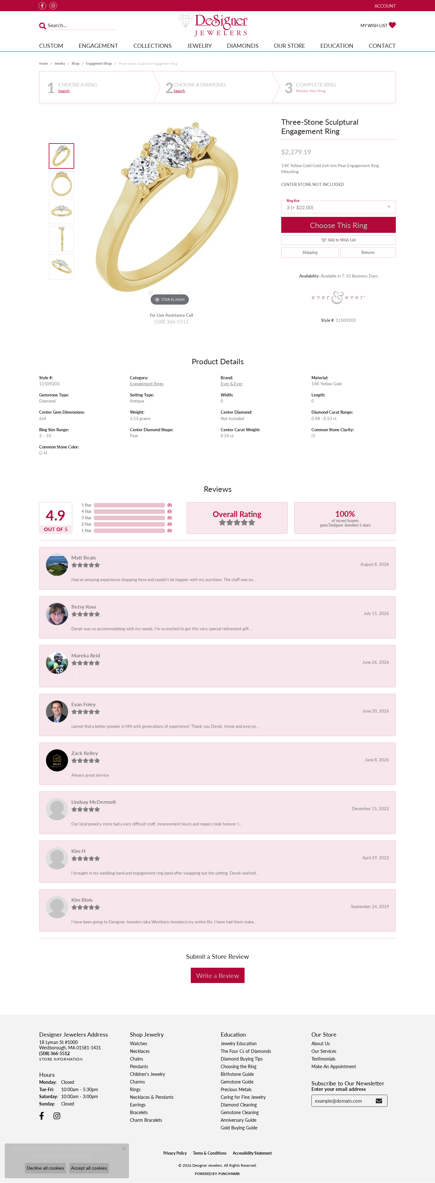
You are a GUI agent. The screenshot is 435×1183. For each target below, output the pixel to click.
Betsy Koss (83, 606)
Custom (51, 45)
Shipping (310, 252)
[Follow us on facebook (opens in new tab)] (42, 6)
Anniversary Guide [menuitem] (238, 1120)
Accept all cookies (89, 1168)
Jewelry (199, 45)
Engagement (98, 45)
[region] (169, 211)
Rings (75, 63)
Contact (382, 45)
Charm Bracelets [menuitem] (146, 1120)
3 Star (86, 518)
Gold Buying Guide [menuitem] (239, 1127)
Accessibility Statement (252, 1153)
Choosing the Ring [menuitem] (238, 1066)
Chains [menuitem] (136, 1058)
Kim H (78, 850)
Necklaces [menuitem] (140, 1051)
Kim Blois (82, 899)
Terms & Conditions (209, 1153)
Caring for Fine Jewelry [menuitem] (243, 1097)
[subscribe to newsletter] (379, 1100)
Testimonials (323, 1058)
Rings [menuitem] (135, 1089)
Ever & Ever (232, 384)
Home (43, 63)
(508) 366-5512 (171, 321)
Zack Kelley (84, 753)
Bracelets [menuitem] (139, 1112)
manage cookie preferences (62, 1155)
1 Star (86, 530)
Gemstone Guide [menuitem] (237, 1081)
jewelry (59, 63)
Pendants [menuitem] (139, 1066)
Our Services (323, 1051)
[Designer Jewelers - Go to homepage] (217, 25)
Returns (367, 252)
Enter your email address (338, 1088)
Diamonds (243, 45)
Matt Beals (83, 557)
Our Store (289, 45)
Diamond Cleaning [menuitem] (239, 1104)
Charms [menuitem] (137, 1081)
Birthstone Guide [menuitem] (237, 1074)
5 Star (86, 505)
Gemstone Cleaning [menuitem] (240, 1112)
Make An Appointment (333, 1066)
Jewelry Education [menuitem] (239, 1043)
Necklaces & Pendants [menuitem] (152, 1097)
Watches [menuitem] (138, 1043)
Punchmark (229, 1174)
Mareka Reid (85, 655)
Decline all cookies (45, 1168)
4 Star (86, 511)
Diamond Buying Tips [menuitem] (242, 1058)
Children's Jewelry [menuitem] (147, 1074)
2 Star (86, 524)
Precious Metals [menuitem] (236, 1089)
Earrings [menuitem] (138, 1104)
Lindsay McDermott (93, 801)
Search (64, 91)
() (170, 505)
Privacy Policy (175, 1153)
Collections (152, 45)
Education (336, 45)
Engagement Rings (99, 63)
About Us (320, 1043)
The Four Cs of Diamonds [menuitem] (246, 1051)
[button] (384, 5)
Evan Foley (83, 704)
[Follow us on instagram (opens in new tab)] (53, 6)
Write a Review (217, 975)
